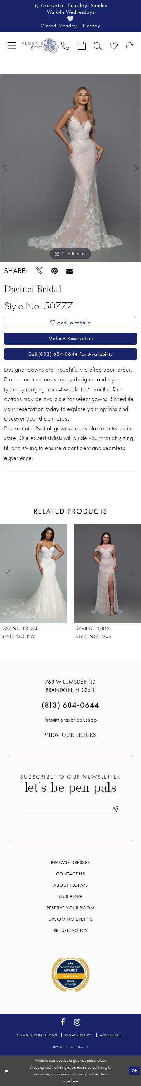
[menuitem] (11, 45)
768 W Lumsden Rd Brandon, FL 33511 (70, 686)
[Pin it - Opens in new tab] (54, 271)
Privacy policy (79, 1034)
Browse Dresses (70, 862)
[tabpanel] (70, 168)
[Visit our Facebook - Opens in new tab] (63, 1022)
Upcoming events (70, 919)
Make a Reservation (70, 338)
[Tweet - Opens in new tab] (39, 271)
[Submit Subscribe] (114, 809)
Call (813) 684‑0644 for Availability (70, 354)
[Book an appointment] (81, 45)
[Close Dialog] (6, 1070)
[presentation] (33, 573)
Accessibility (112, 1034)
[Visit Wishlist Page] (114, 45)
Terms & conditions (37, 1034)
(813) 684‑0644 (70, 705)
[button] (11, 45)
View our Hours (70, 735)
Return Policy (70, 930)
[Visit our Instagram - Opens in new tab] (77, 1022)
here (74, 1081)
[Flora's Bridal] (40, 45)
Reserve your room (70, 908)
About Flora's (70, 885)
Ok (134, 1070)
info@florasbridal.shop (70, 719)
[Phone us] (65, 45)
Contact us (70, 874)
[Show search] (98, 45)
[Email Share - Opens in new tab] (70, 271)
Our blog (70, 896)
